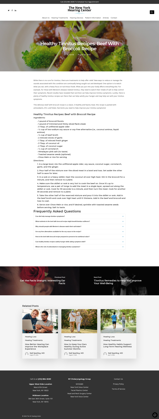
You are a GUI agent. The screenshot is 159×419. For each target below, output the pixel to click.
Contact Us (118, 379)
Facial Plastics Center (79, 390)
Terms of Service (118, 389)
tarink (71, 54)
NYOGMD (79, 384)
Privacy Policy (118, 384)
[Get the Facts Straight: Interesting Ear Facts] (40, 280)
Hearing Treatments (79, 38)
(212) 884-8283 (44, 379)
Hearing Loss (30, 337)
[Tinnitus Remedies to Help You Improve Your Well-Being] (119, 280)
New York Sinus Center (79, 387)
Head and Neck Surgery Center (79, 393)
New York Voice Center (79, 396)
